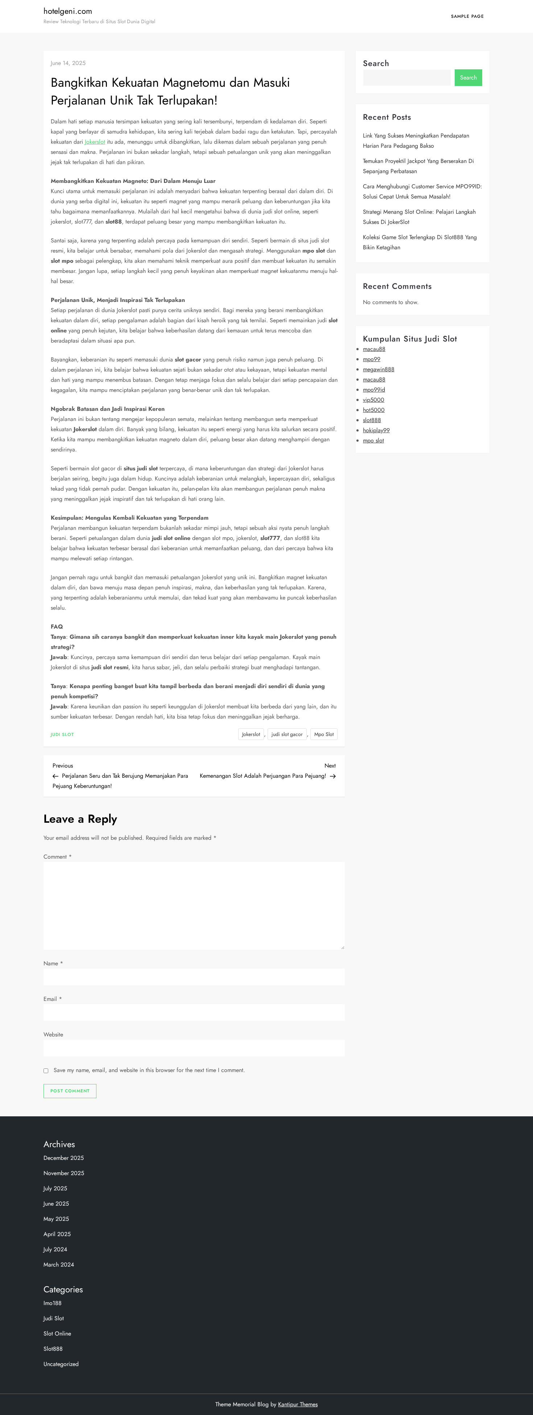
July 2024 (55, 1249)
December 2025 (64, 1158)
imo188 (53, 1303)
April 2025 (57, 1234)
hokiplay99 (376, 430)
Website (53, 1034)
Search (376, 63)
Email (53, 999)
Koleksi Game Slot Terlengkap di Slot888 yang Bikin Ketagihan (420, 242)
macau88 (374, 349)
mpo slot (373, 440)
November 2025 (64, 1173)
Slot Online (57, 1333)
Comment (58, 856)
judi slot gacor (287, 734)
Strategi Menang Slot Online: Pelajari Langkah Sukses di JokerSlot (419, 217)
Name (53, 963)
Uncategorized (61, 1364)
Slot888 (53, 1349)
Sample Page (467, 16)
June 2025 (56, 1203)
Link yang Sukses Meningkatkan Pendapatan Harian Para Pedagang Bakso (416, 140)
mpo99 (371, 359)
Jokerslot (95, 142)
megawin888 (378, 369)
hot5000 (374, 410)
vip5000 (373, 400)
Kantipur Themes (298, 1404)
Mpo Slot (324, 734)
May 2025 (56, 1219)
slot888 (372, 420)
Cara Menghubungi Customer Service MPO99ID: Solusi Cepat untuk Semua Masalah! (422, 191)
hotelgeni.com (68, 11)
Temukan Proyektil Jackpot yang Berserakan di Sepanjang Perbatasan (418, 166)
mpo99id (374, 389)
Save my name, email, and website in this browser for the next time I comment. (149, 1070)
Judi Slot (62, 735)
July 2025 (55, 1188)
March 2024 (59, 1264)
